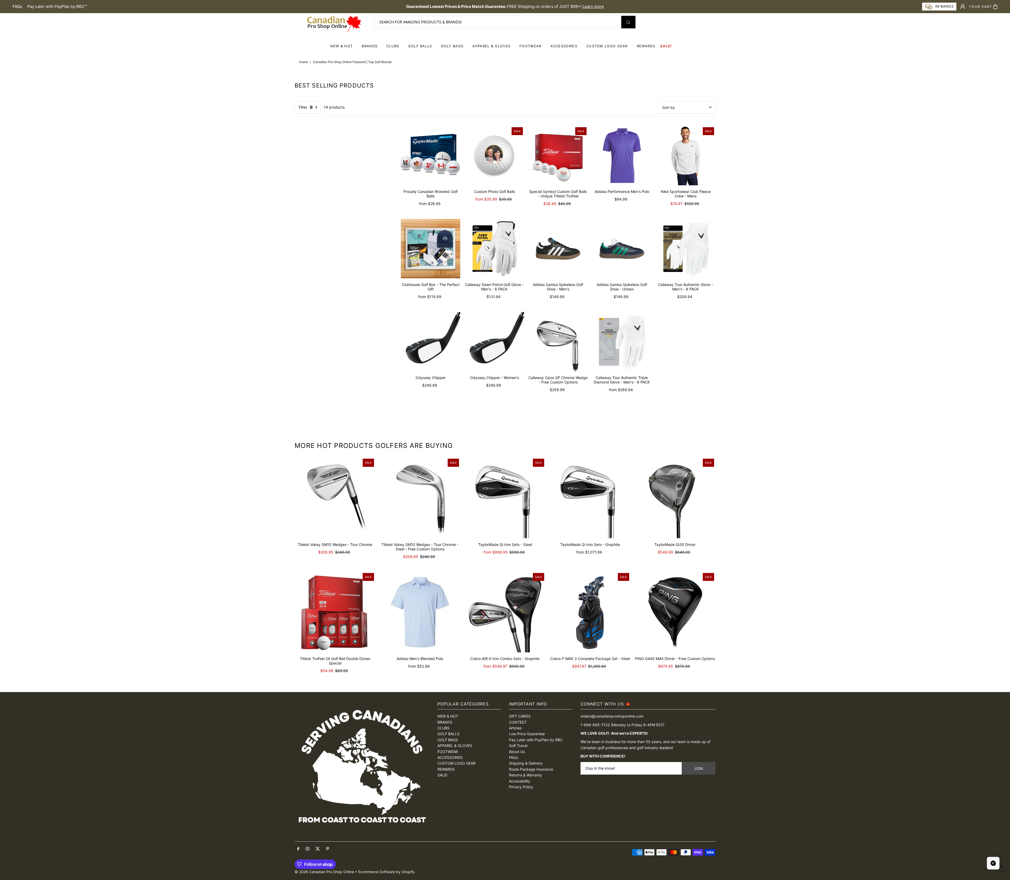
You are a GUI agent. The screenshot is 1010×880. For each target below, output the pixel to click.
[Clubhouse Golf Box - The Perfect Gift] (430, 248)
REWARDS (446, 769)
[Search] (628, 22)
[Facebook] (298, 849)
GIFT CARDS (520, 716)
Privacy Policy (521, 787)
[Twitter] (318, 849)
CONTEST (518, 722)
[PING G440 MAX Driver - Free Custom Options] (675, 612)
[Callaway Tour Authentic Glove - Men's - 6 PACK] (685, 248)
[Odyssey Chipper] (430, 341)
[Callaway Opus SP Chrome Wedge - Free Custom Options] (558, 341)
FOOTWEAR (530, 46)
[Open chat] (993, 863)
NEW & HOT (341, 46)
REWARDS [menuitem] (646, 46)
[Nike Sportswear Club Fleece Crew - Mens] (685, 155)
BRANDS (369, 46)
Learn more (593, 6)
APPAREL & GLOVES (491, 46)
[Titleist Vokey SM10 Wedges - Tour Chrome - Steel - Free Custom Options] (420, 497)
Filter (303, 107)
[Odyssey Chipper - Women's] (494, 341)
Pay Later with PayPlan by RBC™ (57, 6)
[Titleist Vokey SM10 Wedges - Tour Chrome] (335, 497)
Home (303, 62)
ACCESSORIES (564, 46)
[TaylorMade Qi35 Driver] (675, 497)
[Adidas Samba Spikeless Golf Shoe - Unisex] (622, 248)
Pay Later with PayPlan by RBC (536, 740)
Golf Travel (518, 745)
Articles (515, 728)
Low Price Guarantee (527, 733)
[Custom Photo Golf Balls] (494, 155)
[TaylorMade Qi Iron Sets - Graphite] (590, 497)
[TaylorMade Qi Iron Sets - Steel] (504, 497)
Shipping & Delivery (526, 763)
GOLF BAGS (452, 46)
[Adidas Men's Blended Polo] (420, 612)
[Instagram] (307, 849)
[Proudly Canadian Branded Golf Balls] (430, 155)
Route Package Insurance (531, 769)
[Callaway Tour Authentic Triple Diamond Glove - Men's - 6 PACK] (622, 341)
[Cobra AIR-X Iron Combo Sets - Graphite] (504, 612)
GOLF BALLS (420, 46)
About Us (517, 751)
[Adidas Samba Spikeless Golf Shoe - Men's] (558, 248)
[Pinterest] (327, 849)
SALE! (666, 46)
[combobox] (505, 22)
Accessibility (519, 781)
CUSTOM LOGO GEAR (607, 46)
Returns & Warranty (525, 775)
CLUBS (392, 46)
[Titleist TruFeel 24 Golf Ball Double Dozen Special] (335, 612)
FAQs (17, 6)
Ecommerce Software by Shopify (386, 871)
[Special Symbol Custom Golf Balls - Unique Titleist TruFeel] (558, 155)
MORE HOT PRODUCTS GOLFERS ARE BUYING (374, 445)
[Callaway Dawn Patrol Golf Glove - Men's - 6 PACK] (494, 248)
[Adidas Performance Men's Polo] (622, 155)
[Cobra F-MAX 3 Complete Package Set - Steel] (590, 612)
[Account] (962, 6)
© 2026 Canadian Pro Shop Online (324, 871)
